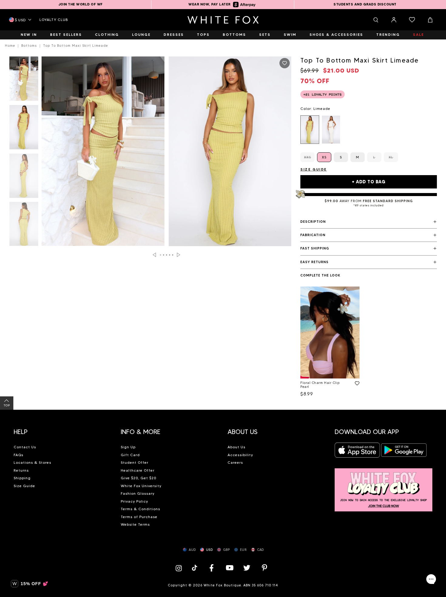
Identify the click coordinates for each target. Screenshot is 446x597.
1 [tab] (161, 255)
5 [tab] (173, 255)
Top (7, 405)
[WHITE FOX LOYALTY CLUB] (384, 486)
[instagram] (180, 568)
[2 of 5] (23, 129)
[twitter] (247, 568)
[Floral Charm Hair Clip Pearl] (330, 332)
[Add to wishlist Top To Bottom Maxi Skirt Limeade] (284, 63)
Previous (154, 255)
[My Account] (393, 19)
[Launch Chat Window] (431, 579)
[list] (368, 129)
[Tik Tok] (195, 568)
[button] (368, 222)
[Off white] (331, 129)
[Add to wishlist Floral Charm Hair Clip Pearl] (356, 382)
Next (178, 255)
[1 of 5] (23, 80)
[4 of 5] (23, 226)
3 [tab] (167, 255)
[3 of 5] (23, 178)
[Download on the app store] (357, 452)
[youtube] (229, 568)
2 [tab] (164, 255)
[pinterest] (264, 568)
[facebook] (211, 568)
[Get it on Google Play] (404, 452)
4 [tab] (170, 255)
